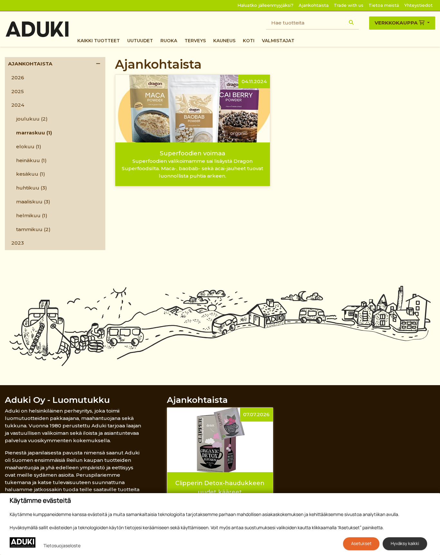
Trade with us (348, 5)
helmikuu (31, 215)
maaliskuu (33, 202)
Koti (248, 40)
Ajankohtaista (314, 5)
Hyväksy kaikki (405, 543)
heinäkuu (31, 160)
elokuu (28, 146)
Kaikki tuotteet (98, 40)
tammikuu (33, 229)
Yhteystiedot (418, 5)
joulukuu (32, 119)
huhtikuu (31, 188)
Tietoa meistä (383, 5)
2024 (17, 105)
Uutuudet (140, 40)
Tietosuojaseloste (62, 545)
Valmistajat (278, 40)
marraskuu (34, 133)
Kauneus (224, 40)
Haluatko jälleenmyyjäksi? (265, 5)
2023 (17, 243)
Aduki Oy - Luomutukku (57, 399)
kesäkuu (30, 174)
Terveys (195, 40)
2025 (17, 91)
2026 (17, 77)
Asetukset (361, 543)
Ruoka (168, 40)
